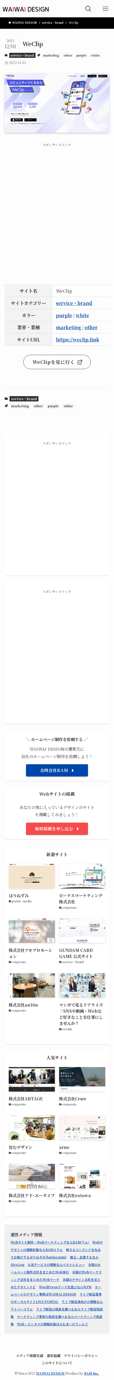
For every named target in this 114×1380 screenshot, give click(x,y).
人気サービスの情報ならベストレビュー (56, 1264)
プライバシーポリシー (81, 1355)
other (68, 55)
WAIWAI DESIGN (50, 1373)
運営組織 (53, 1355)
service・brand (22, 55)
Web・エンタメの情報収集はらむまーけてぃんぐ (52, 1324)
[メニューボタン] (105, 8)
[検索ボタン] (88, 8)
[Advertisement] (57, 209)
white (95, 55)
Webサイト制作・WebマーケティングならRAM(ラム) (50, 1242)
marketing (51, 55)
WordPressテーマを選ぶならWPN (65, 1287)
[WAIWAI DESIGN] (25, 8)
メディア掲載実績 (29, 1355)
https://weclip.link (77, 339)
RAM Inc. (91, 1373)
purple (81, 55)
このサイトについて (57, 1362)
